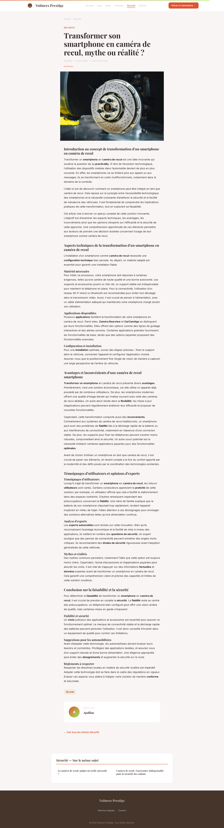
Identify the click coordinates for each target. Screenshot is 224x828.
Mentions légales (106, 810)
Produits (119, 5)
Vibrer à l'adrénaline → (183, 5)
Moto (108, 5)
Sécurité (131, 5)
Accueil (89, 5)
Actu (99, 5)
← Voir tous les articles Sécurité (81, 732)
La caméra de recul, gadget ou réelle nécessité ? (82, 772)
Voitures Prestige (50, 5)
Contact (122, 810)
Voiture (142, 5)
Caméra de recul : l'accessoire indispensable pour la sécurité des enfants (140, 772)
